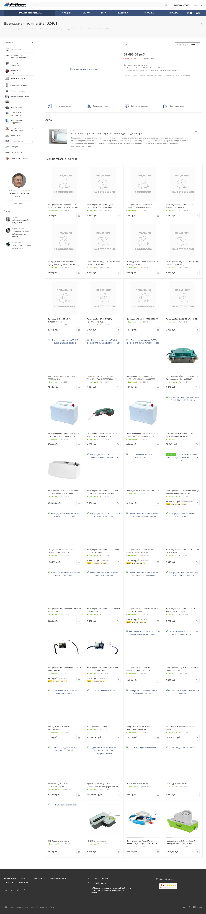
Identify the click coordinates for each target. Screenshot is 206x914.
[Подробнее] (196, 131)
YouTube (12, 890)
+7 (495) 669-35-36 (181, 5)
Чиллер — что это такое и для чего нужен (21, 246)
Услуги (24, 878)
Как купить (39, 878)
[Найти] (166, 4)
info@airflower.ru (98, 883)
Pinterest (24, 890)
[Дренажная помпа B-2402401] (84, 69)
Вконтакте (6, 890)
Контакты (8, 882)
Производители (58, 878)
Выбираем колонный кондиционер (20, 221)
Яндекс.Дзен (18, 890)
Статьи (7, 211)
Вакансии (23, 882)
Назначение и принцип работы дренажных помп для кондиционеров (107, 133)
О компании (10, 878)
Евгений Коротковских (19, 193)
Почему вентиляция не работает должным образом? (20, 234)
